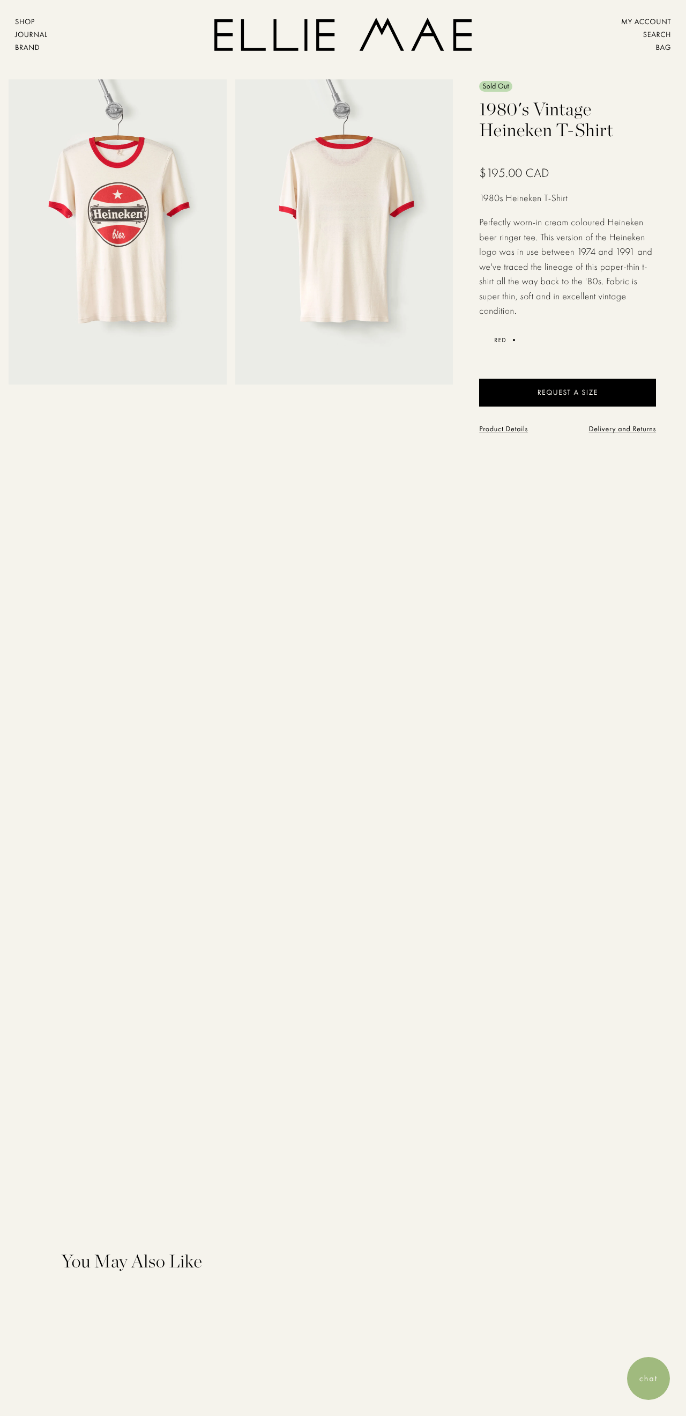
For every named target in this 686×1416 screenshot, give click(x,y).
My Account (646, 22)
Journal (31, 35)
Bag (663, 48)
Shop (25, 22)
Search (657, 35)
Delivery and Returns (623, 429)
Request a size (568, 392)
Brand (27, 48)
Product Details (503, 429)
